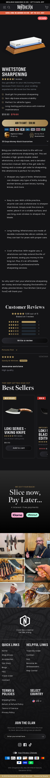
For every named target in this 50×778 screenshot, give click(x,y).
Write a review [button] (25, 340)
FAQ (4, 671)
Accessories (7, 659)
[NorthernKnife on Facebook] (25, 744)
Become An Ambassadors (32, 665)
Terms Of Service (10, 708)
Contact (6, 680)
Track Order (7, 676)
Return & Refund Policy (12, 704)
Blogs (4, 667)
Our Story (6, 663)
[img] (8, 357)
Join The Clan (25, 723)
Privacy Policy (8, 712)
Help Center (32, 670)
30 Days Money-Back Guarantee (17, 141)
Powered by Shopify (41, 776)
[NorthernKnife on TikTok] (30, 744)
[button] (8, 79)
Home (5, 651)
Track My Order (33, 651)
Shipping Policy (9, 700)
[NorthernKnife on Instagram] (19, 744)
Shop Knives (7, 655)
